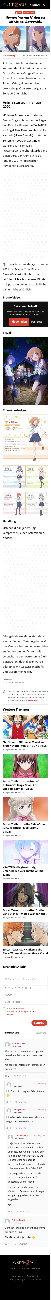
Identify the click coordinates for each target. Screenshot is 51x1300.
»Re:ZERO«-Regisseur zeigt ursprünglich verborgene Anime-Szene (23, 871)
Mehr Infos (36, 321)
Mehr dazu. (33, 700)
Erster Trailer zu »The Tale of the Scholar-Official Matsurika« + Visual (24, 828)
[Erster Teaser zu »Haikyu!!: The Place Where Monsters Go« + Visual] (25, 934)
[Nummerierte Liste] (19, 988)
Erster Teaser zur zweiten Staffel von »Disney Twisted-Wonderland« (25, 911)
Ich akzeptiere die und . (21, 1011)
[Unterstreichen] (12, 988)
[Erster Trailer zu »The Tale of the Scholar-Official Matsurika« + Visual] (25, 809)
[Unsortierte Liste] (22, 988)
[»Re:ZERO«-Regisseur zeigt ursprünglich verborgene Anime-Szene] (25, 852)
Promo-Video (29, 12)
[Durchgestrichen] (15, 988)
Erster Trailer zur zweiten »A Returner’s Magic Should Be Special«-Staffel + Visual (21, 785)
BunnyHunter (41, 1135)
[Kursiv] (8, 988)
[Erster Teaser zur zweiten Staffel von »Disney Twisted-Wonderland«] (25, 895)
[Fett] (5, 988)
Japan (18, 12)
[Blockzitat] (25, 988)
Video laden (19, 321)
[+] (29, 988)
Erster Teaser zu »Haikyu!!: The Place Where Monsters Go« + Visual (25, 951)
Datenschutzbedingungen (19, 1011)
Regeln (10, 1014)
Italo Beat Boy (40, 1083)
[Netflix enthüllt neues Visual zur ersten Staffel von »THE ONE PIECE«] (25, 726)
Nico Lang (11, 55)
